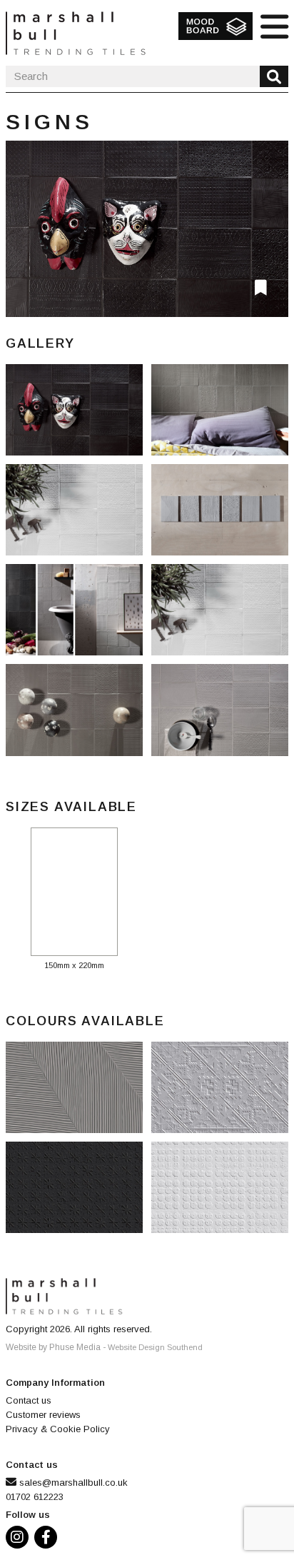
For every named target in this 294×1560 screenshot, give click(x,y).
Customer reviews (43, 1414)
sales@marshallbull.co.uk (73, 1482)
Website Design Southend (155, 1347)
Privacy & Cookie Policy (58, 1429)
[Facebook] (48, 1539)
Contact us (28, 1400)
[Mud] (78, 1092)
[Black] (78, 1192)
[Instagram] (20, 1539)
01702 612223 (35, 1496)
